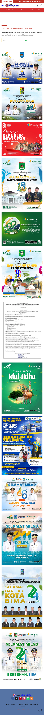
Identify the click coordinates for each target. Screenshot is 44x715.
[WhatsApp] (28, 698)
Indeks (8, 704)
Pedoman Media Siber (31, 704)
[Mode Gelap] (38, 5)
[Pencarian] (41, 5)
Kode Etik (21, 704)
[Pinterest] (20, 698)
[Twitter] (16, 698)
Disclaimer (22, 707)
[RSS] (31, 698)
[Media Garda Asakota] (12, 5)
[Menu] (3, 5)
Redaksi (13, 704)
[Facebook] (12, 698)
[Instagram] (24, 698)
